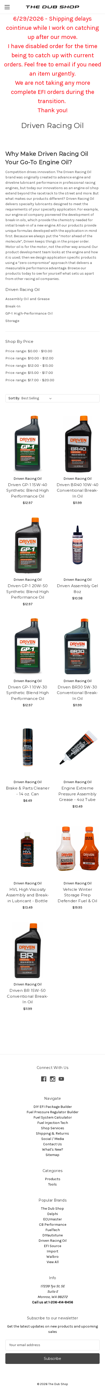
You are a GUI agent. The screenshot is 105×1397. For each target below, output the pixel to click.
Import (52, 1251)
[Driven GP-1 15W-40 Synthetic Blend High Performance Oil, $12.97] (27, 444)
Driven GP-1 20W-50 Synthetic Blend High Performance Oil (27, 591)
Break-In (12, 306)
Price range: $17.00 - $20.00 (29, 380)
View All (53, 1262)
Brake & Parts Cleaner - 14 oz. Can (27, 791)
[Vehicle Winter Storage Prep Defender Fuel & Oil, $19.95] (77, 849)
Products (52, 1179)
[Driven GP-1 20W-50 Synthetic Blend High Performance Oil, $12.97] (27, 545)
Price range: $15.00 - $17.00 (29, 372)
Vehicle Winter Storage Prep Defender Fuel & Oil (77, 895)
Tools (52, 1184)
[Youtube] (61, 1079)
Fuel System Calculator (52, 1117)
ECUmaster (52, 1219)
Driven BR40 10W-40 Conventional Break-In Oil (78, 490)
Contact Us (52, 1144)
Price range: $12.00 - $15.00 (29, 365)
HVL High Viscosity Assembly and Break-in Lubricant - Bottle (27, 895)
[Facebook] (43, 1079)
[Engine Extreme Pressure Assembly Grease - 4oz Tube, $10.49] (77, 747)
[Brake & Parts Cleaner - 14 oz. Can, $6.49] (27, 747)
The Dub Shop (52, 1208)
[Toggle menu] (7, 7)
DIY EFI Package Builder (52, 1107)
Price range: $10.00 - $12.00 (29, 358)
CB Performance (52, 1224)
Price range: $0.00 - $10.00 (28, 351)
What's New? (52, 1149)
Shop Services (52, 1128)
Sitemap (52, 1155)
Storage (12, 320)
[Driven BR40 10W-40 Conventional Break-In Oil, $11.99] (77, 444)
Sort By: (14, 398)
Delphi (52, 1214)
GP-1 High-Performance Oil (29, 313)
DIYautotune (52, 1235)
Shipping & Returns (52, 1133)
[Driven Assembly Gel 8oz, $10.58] (77, 545)
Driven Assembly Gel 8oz (77, 588)
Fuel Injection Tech (52, 1123)
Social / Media (52, 1139)
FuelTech (52, 1230)
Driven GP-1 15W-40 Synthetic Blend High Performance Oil (27, 490)
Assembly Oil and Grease (27, 299)
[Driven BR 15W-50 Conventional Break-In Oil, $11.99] (27, 950)
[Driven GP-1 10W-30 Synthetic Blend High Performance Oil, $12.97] (27, 646)
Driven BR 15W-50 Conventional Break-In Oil (27, 996)
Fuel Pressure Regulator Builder (52, 1112)
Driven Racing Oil (52, 1240)
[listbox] (38, 398)
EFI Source (52, 1246)
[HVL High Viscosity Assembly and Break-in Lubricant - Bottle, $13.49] (27, 849)
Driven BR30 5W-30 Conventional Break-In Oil (77, 693)
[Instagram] (52, 1079)
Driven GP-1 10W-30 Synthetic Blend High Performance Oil (27, 693)
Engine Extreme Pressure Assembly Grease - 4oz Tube (77, 794)
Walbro (52, 1256)
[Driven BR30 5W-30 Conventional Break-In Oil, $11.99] (77, 646)
